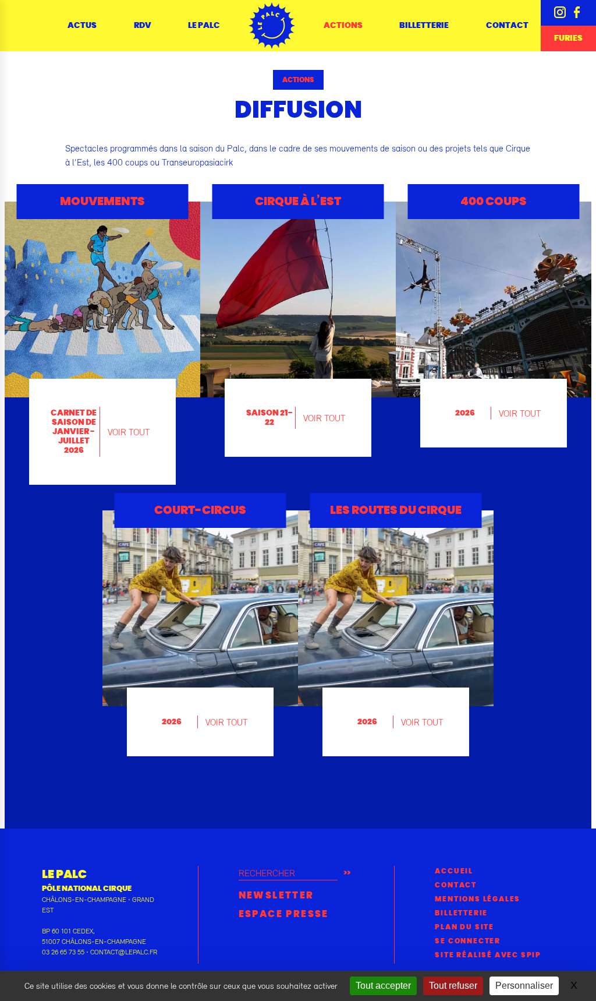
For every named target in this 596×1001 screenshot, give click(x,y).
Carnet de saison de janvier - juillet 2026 (74, 431)
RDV (142, 26)
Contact (507, 26)
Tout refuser (453, 986)
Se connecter (468, 940)
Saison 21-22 (269, 418)
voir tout (129, 431)
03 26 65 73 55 (63, 952)
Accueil (454, 871)
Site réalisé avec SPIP (488, 954)
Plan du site (464, 927)
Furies (568, 38)
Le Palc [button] (204, 26)
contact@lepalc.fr (123, 952)
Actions (298, 79)
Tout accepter (383, 986)
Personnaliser (524, 986)
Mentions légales (477, 899)
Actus (82, 26)
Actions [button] (343, 26)
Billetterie (424, 26)
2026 (465, 413)
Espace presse (284, 914)
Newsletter (276, 895)
